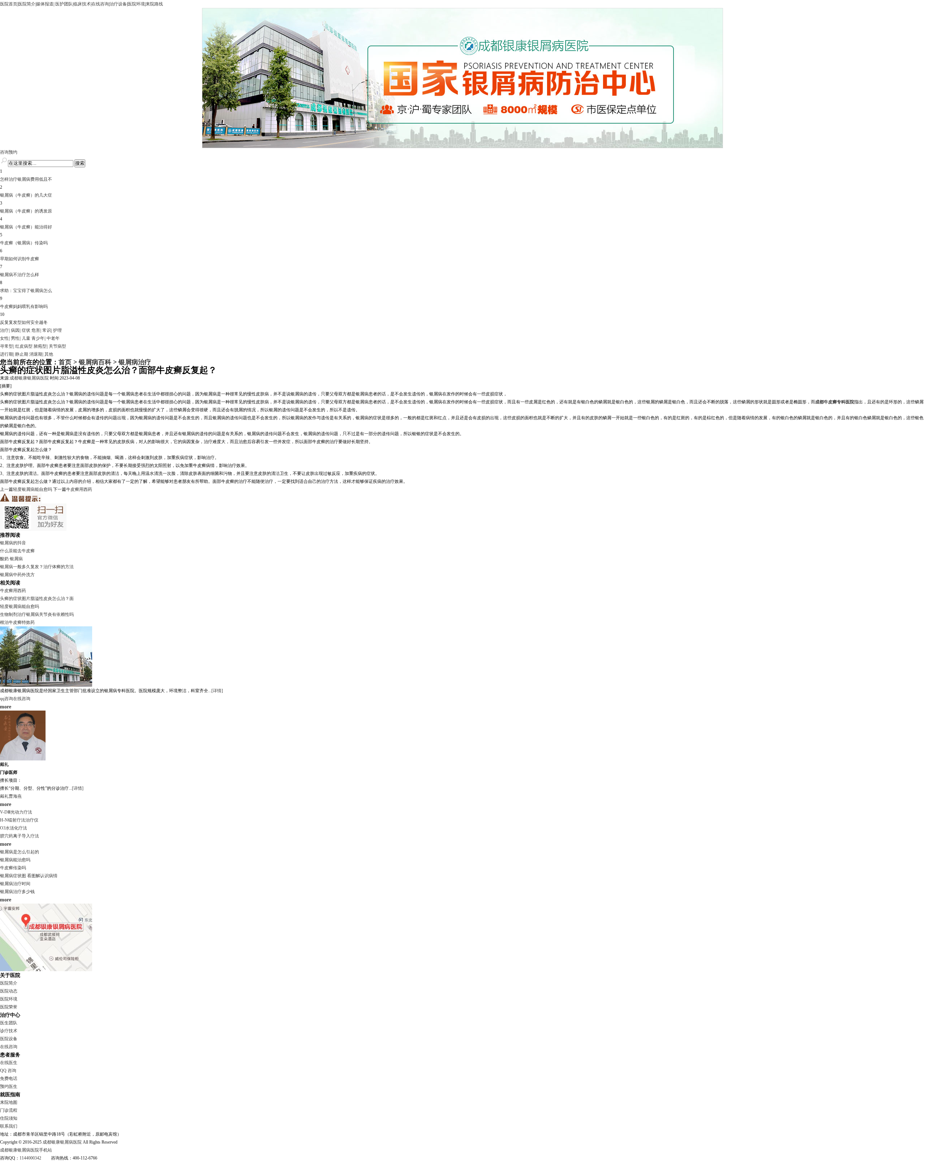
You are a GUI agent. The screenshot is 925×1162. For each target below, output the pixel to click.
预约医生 (8, 1086)
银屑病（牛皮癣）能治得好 (26, 227)
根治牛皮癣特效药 (17, 622)
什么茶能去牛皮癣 (17, 550)
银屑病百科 (95, 362)
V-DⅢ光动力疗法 (16, 812)
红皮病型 (24, 346)
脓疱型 (40, 346)
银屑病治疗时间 (15, 883)
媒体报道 (44, 4)
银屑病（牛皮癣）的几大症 (26, 195)
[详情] (217, 690)
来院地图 (8, 1102)
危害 (35, 330)
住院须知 (8, 1118)
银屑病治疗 (135, 362)
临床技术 (82, 4)
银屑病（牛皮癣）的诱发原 (26, 211)
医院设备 (8, 1038)
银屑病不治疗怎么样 (19, 274)
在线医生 (8, 1062)
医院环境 (136, 4)
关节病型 (57, 346)
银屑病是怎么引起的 (19, 851)
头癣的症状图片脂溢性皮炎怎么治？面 (37, 598)
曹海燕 (15, 796)
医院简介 (26, 4)
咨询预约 (8, 152)
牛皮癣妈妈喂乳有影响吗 (24, 306)
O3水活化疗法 (13, 828)
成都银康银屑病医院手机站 (26, 1150)
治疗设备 (118, 4)
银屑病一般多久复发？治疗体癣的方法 (37, 566)
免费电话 (8, 1078)
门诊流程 (8, 1110)
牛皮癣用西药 (79, 489)
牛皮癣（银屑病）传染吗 (24, 242)
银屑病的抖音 (13, 542)
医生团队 (8, 1022)
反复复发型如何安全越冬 (24, 322)
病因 (15, 330)
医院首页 (8, 4)
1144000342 (30, 1158)
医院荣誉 (8, 1006)
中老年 (53, 338)
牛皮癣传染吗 (13, 867)
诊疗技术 (8, 1030)
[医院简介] (46, 685)
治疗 (4, 330)
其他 (48, 354)
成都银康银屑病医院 (29, 378)
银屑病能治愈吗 (15, 859)
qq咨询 (6, 698)
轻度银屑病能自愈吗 (32, 489)
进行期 (6, 354)
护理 (57, 330)
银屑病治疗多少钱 (17, 891)
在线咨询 (100, 4)
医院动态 (8, 991)
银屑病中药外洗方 (17, 574)
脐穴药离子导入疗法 (19, 836)
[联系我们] (46, 969)
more (5, 706)
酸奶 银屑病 (11, 558)
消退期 (35, 354)
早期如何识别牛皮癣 (19, 258)
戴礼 (4, 764)
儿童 (26, 338)
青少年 (37, 338)
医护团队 (63, 4)
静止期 (21, 354)
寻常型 (6, 346)
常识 (46, 330)
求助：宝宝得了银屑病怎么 (26, 290)
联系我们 (8, 1126)
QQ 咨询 (8, 1070)
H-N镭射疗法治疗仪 (19, 820)
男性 (15, 338)
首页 (65, 362)
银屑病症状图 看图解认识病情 (28, 875)
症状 (26, 330)
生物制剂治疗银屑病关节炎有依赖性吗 (37, 614)
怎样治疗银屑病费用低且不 (26, 179)
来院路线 (154, 4)
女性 (4, 338)
